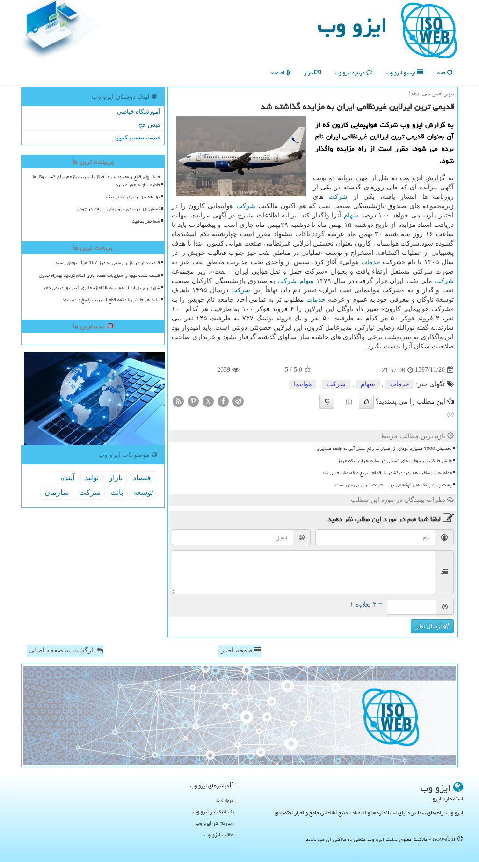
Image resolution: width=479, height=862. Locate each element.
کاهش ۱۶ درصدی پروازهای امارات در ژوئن (118, 209)
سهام (351, 215)
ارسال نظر (429, 626)
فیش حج (149, 124)
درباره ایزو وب (350, 73)
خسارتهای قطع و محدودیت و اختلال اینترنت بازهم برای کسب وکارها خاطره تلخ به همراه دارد (96, 180)
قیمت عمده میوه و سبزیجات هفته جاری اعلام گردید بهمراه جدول (99, 275)
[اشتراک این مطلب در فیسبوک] (223, 400)
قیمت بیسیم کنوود (137, 137)
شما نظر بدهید (146, 221)
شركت (338, 196)
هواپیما (303, 384)
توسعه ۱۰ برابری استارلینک (133, 197)
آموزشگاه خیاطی (138, 111)
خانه (442, 73)
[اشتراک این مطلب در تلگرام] (238, 400)
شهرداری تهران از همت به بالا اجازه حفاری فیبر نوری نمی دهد (101, 287)
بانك (117, 492)
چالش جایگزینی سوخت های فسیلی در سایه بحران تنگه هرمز (395, 460)
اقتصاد (278, 73)
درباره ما (225, 800)
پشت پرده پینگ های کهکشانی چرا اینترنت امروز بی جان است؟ (393, 485)
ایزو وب (352, 25)
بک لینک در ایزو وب (213, 812)
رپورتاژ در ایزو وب (215, 823)
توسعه (143, 492)
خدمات (370, 262)
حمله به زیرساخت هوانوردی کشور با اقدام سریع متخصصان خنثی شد (387, 473)
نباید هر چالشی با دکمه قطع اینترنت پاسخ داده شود (111, 299)
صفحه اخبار (237, 650)
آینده (67, 478)
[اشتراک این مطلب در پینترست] (193, 400)
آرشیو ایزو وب (401, 73)
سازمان (56, 492)
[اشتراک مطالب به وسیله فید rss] (178, 400)
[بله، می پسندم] (366, 402)
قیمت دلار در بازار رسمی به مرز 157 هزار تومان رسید (107, 263)
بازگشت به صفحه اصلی (63, 650)
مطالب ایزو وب (219, 835)
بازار (309, 73)
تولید (92, 478)
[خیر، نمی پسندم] (326, 402)
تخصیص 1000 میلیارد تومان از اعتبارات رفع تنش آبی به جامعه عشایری (384, 448)
